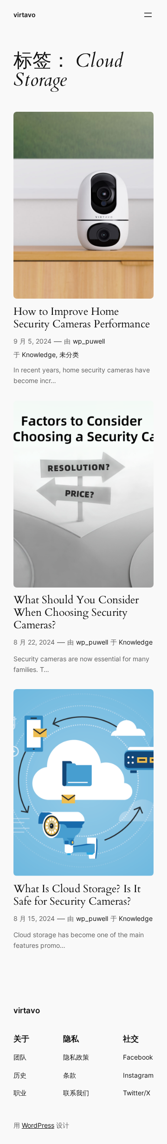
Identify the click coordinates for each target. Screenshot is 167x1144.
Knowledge (39, 354)
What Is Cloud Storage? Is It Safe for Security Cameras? (77, 895)
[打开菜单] (148, 14)
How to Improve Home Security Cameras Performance (81, 318)
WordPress (38, 1125)
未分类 (69, 354)
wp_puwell (89, 341)
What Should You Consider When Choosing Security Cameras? (76, 613)
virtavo (24, 15)
